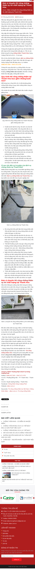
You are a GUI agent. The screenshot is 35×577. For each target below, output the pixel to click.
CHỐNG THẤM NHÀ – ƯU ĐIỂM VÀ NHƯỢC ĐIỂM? (16, 464)
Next (34, 498)
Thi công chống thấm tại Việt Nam (18, 389)
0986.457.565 (5, 64)
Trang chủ (6, 531)
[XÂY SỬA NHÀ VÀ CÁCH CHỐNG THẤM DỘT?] (6, 475)
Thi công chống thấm (24, 391)
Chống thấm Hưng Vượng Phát (17, 384)
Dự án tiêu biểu (7, 538)
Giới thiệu (5, 533)
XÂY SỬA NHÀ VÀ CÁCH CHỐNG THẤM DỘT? (18, 433)
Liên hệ (5, 543)
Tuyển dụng (7, 452)
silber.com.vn (11, 386)
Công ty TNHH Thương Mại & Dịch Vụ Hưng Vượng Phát (15, 372)
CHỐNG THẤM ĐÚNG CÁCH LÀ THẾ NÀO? (16, 430)
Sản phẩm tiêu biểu (9, 456)
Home (4, 10)
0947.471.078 (16, 64)
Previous (1, 498)
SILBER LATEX (6, 412)
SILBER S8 (4, 407)
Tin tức (6, 449)
